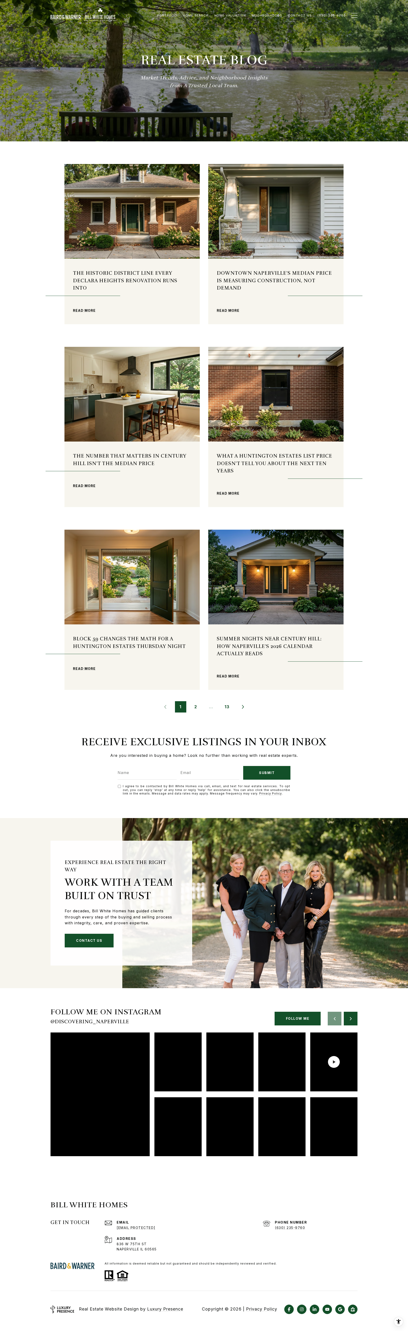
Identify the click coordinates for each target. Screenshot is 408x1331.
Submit (267, 773)
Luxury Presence (165, 1308)
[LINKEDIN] (314, 1309)
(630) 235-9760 (290, 1228)
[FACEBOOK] (289, 1309)
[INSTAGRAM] (301, 1309)
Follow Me (298, 1018)
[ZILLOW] (352, 1309)
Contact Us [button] (89, 940)
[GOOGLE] (340, 1309)
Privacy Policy (270, 793)
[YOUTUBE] (327, 1309)
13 (227, 706)
